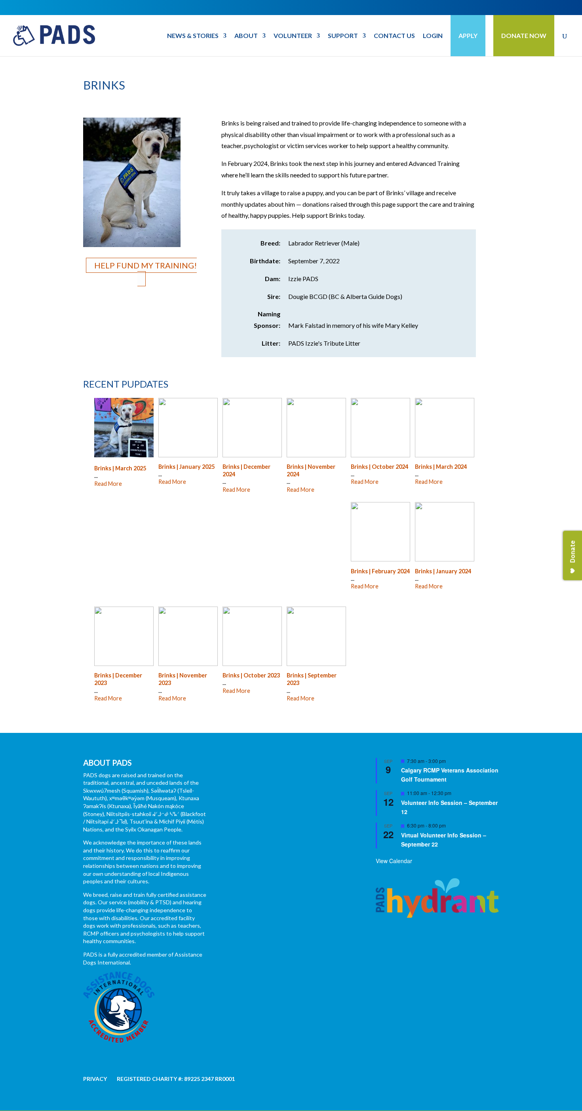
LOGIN (433, 36)
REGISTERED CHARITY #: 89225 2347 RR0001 (176, 1078)
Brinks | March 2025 (120, 468)
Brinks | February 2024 (380, 571)
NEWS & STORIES (193, 36)
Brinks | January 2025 (186, 466)
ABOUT (246, 36)
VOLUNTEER (293, 36)
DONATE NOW (523, 35)
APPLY (467, 35)
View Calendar (394, 861)
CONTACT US (394, 36)
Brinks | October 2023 (251, 675)
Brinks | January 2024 (443, 571)
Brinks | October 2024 (379, 466)
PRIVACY (95, 1078)
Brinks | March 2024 (441, 466)
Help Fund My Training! (145, 265)
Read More (108, 483)
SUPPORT (343, 36)
